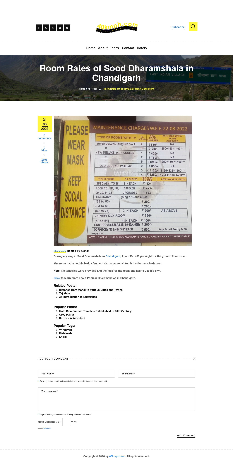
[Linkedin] (67, 27)
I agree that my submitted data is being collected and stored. (66, 414)
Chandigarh (60, 251)
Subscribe (178, 27)
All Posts (92, 89)
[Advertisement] (116, 6)
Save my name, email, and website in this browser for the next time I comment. (73, 381)
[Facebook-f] (39, 27)
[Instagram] (53, 27)
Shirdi (63, 336)
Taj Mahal (65, 293)
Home (82, 89)
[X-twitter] (46, 27)
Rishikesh (65, 333)
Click (57, 278)
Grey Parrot (66, 314)
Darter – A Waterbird (72, 318)
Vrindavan (65, 329)
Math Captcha (46, 421)
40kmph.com (117, 456)
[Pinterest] (60, 27)
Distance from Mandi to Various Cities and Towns (91, 289)
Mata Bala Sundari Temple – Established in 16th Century (95, 311)
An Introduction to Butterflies (78, 296)
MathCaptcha (47, 428)
